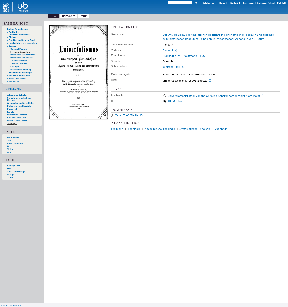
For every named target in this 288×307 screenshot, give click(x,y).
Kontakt (234, 3)
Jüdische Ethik (171, 66)
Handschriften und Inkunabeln (23, 43)
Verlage (10, 174)
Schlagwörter (13, 166)
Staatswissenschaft (16, 118)
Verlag (10, 149)
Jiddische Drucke (18, 61)
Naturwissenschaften (17, 121)
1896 (201, 55)
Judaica (12, 46)
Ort (8, 146)
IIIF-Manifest (175, 101)
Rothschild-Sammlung (20, 69)
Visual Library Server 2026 (11, 305)
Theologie (12, 124)
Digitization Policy (265, 3)
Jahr (9, 152)
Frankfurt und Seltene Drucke (23, 40)
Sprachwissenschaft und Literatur (19, 99)
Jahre (10, 177)
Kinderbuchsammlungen (20, 72)
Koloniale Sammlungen (20, 75)
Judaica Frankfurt (18, 64)
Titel (9, 140)
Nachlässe (14, 81)
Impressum (248, 3)
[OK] (196, 3)
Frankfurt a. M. (172, 55)
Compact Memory (18, 49)
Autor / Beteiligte (15, 143)
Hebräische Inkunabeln (21, 58)
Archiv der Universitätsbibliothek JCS (21, 33)
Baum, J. (168, 50)
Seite (84, 16)
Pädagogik (12, 109)
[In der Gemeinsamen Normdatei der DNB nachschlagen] (176, 50)
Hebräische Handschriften (22, 55)
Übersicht (68, 16)
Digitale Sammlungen (17, 29)
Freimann (13, 89)
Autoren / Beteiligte (16, 172)
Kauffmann (190, 55)
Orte (9, 169)
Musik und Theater (17, 78)
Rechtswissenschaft (17, 115)
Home (222, 3)
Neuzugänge (13, 137)
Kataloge (14, 66)
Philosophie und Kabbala (19, 106)
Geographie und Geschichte (20, 103)
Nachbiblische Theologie (160, 128)
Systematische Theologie (195, 128)
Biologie (13, 37)
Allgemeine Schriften (17, 95)
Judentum (221, 128)
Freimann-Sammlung (20, 52)
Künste (10, 112)
